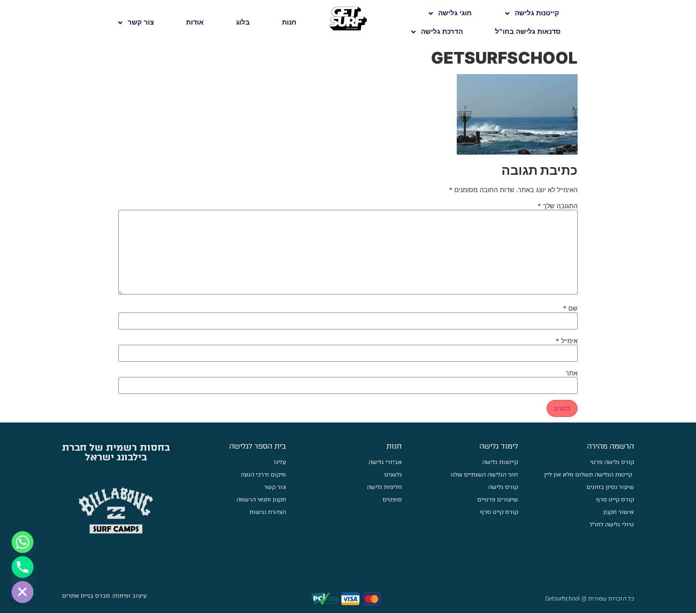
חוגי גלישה (455, 13)
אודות (195, 22)
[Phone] (22, 567)
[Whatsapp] (22, 542)
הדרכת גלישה (442, 31)
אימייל (567, 341)
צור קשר (141, 22)
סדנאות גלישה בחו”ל (528, 31)
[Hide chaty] (22, 592)
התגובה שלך (558, 206)
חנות (289, 22)
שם (570, 308)
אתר (572, 373)
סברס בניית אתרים (86, 595)
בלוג (243, 22)
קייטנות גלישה (537, 13)
